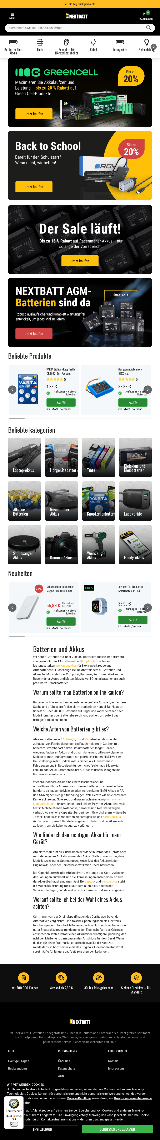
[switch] (14, 1124)
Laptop (89, 881)
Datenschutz (66, 1068)
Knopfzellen (89, 661)
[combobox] (80, 28)
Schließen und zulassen (117, 1129)
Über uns (64, 1061)
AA (62, 739)
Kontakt (113, 1061)
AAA (69, 739)
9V (86, 739)
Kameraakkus (112, 817)
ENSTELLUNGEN (42, 1129)
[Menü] (21, 1098)
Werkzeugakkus (66, 665)
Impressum (116, 1068)
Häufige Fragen (18, 1061)
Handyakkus (109, 881)
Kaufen (61, 402)
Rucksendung (17, 1068)
